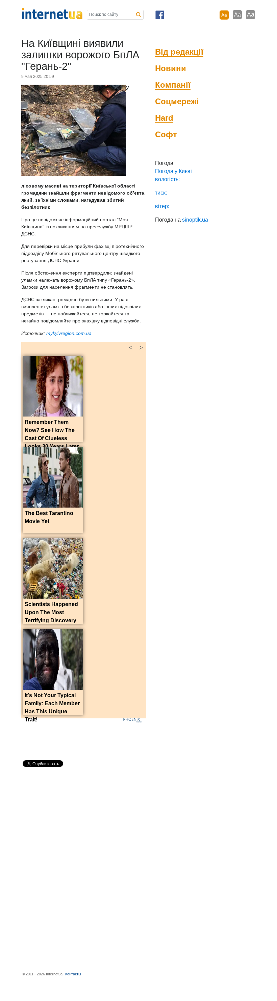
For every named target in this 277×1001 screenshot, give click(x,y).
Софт (166, 134)
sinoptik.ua (195, 220)
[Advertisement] (100, 737)
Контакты (73, 974)
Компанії (173, 84)
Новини (170, 68)
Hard (164, 117)
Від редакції (179, 51)
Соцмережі (177, 101)
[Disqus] (83, 858)
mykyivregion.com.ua (69, 333)
